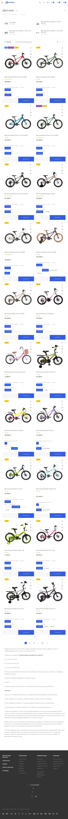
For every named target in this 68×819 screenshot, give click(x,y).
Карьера (21, 768)
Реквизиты (40, 768)
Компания (23, 755)
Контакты (6, 760)
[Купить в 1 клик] (30, 54)
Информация (42, 755)
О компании (22, 759)
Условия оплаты (41, 761)
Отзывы (21, 766)
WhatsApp (36, 796)
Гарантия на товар (42, 766)
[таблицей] (63, 42)
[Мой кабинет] (48, 2)
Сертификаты (23, 773)
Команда (21, 763)
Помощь (5, 770)
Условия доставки (42, 763)
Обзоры (55, 768)
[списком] (60, 42)
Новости (21, 761)
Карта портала (7, 767)
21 (42, 643)
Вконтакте (32, 796)
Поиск (4, 764)
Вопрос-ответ (57, 766)
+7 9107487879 (34, 785)
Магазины (40, 759)
